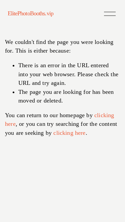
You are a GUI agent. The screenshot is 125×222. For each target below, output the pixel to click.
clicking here (69, 132)
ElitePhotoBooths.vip (30, 13)
